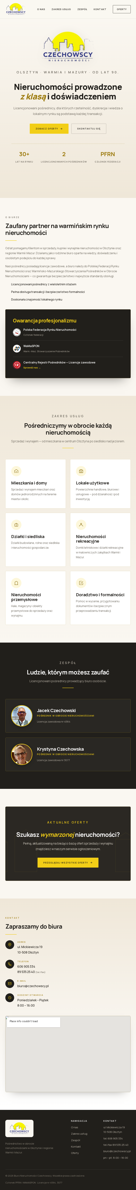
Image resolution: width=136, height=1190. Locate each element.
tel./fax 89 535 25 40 (115, 1145)
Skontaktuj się (88, 128)
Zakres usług (61, 9)
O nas (41, 9)
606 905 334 (26, 966)
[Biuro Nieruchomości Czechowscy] (15, 9)
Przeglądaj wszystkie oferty (65, 862)
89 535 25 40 (26, 972)
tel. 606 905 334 (113, 1138)
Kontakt (100, 9)
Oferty (122, 9)
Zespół (82, 9)
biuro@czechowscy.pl (33, 986)
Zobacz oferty (47, 128)
